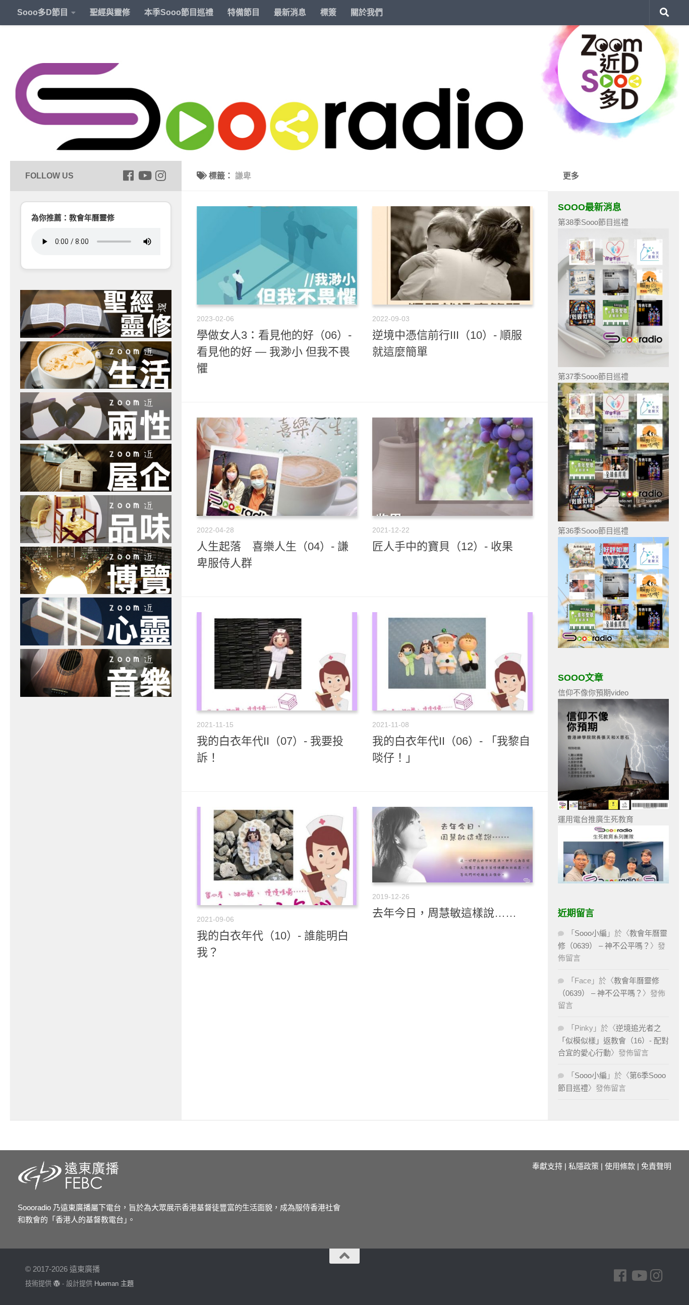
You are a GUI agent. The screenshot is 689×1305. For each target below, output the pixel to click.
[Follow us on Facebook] (128, 175)
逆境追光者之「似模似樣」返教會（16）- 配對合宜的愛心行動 (613, 1040)
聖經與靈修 (110, 12)
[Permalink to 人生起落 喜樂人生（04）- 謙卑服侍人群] (277, 467)
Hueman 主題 (114, 1283)
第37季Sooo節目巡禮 (593, 376)
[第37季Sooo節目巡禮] (613, 518)
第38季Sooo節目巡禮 (593, 222)
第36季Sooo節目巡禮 (593, 530)
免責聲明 (656, 1166)
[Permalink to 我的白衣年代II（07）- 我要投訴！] (277, 661)
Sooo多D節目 (42, 12)
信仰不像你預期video (593, 692)
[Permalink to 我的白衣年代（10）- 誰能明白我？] (277, 856)
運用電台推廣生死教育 (596, 819)
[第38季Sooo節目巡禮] (613, 364)
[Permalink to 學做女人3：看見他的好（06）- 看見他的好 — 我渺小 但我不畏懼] (277, 255)
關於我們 (367, 12)
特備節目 (243, 12)
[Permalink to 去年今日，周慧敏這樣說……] (452, 844)
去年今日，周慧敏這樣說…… (444, 913)
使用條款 (620, 1166)
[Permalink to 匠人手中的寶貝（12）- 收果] (452, 467)
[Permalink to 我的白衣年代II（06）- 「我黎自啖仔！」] (452, 661)
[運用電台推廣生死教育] (613, 880)
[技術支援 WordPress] (56, 1283)
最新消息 (290, 12)
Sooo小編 (591, 933)
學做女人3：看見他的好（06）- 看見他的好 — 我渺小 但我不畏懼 (274, 352)
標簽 (328, 12)
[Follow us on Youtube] (144, 175)
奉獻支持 (547, 1166)
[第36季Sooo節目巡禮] (613, 645)
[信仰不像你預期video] (613, 807)
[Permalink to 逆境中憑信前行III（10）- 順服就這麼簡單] (452, 255)
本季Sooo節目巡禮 (178, 12)
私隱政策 (583, 1166)
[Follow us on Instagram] (160, 175)
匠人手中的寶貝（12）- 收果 (442, 546)
